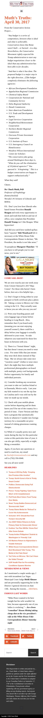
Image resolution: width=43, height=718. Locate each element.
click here (33, 589)
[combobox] (15, 652)
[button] (21, 11)
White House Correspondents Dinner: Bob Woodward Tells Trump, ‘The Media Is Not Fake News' (24, 550)
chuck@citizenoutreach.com (18, 455)
